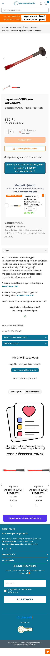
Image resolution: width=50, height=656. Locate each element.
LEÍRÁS (6, 251)
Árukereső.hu (25, 622)
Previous (4, 58)
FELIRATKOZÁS (25, 599)
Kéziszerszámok (15, 27)
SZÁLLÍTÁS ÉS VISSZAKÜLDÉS (15, 337)
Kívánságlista (16, 392)
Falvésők (14, 31)
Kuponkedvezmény (14, 230)
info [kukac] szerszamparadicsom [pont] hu (21, 538)
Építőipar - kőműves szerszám (20, 233)
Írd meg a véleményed (25, 370)
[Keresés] (7, 3)
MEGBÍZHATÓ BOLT (12, 343)
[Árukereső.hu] (25, 618)
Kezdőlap (5, 27)
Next (47, 58)
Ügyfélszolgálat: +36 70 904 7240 (24, 157)
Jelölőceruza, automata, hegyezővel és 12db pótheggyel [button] (33, 200)
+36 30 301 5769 (31, 544)
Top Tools (37, 107)
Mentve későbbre (32, 392)
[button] (26, 208)
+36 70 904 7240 (25, 541)
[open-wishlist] (47, 651)
